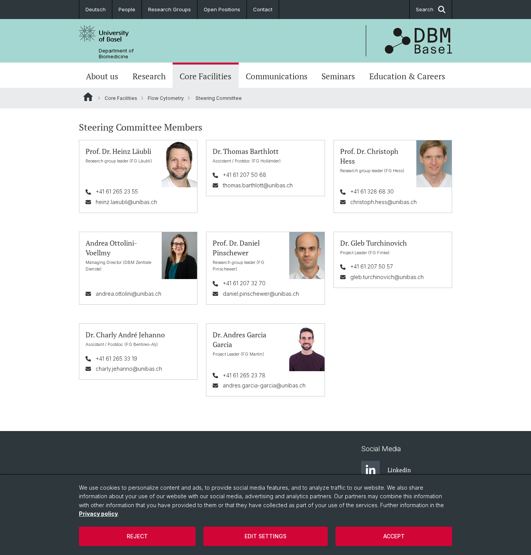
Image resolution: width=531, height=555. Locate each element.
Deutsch (96, 9)
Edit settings (265, 536)
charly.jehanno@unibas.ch (129, 368)
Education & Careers (407, 76)
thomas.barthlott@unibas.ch (258, 185)
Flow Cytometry (166, 98)
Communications (276, 76)
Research (149, 76)
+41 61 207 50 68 (244, 174)
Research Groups (169, 9)
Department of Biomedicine (116, 53)
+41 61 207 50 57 (371, 266)
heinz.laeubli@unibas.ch (126, 202)
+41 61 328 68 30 (372, 191)
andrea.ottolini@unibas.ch (128, 293)
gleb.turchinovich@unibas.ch (387, 277)
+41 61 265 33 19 (116, 358)
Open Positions (222, 9)
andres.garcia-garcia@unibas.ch (264, 385)
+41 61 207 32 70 (244, 283)
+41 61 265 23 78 (244, 375)
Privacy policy (98, 513)
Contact (262, 9)
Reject (137, 536)
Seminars (338, 76)
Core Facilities (205, 76)
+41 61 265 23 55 (117, 191)
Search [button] (424, 9)
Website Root (88, 96)
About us (102, 76)
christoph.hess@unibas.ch (383, 202)
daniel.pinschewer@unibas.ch (261, 293)
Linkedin (399, 470)
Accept (394, 536)
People (127, 9)
